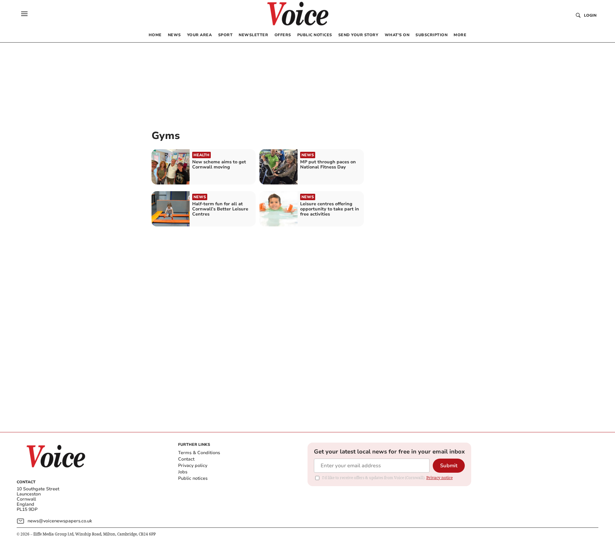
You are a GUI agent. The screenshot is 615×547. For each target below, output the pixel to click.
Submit (448, 465)
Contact (186, 459)
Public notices (193, 478)
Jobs (182, 472)
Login (590, 15)
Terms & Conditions (199, 453)
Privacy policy (192, 465)
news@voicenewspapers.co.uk (60, 521)
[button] (24, 13)
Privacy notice (439, 477)
